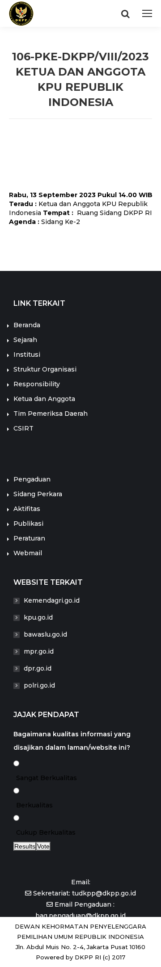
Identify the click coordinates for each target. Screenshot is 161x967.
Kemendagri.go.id (52, 600)
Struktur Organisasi (44, 369)
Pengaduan (32, 479)
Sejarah (25, 340)
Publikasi (28, 523)
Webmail (27, 553)
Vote (43, 846)
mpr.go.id (39, 651)
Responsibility (36, 384)
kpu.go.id (38, 617)
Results (24, 846)
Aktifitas (26, 509)
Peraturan (29, 538)
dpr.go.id (37, 668)
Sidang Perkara (37, 494)
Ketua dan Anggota (44, 399)
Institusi (26, 354)
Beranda (26, 325)
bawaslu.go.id (45, 634)
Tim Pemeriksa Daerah (50, 414)
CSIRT (23, 428)
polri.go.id (39, 685)
